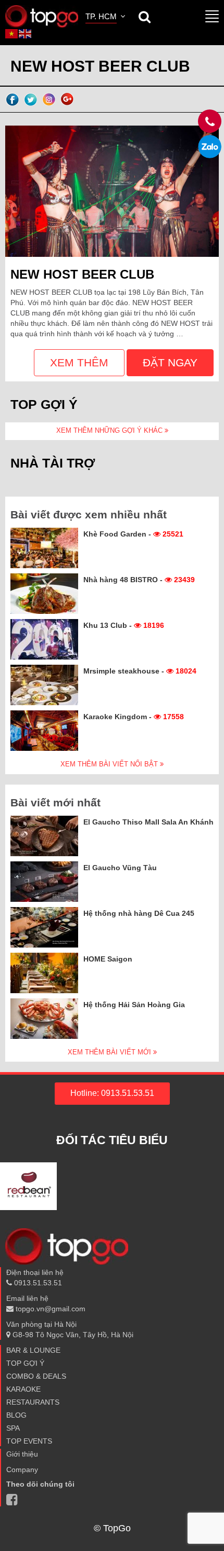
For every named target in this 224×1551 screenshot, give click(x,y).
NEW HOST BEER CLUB (82, 274)
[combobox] (106, 17)
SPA (13, 1428)
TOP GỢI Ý (25, 1363)
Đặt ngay (170, 362)
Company (22, 1469)
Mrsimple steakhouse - (139, 671)
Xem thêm (79, 362)
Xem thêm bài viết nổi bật (110, 764)
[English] (25, 33)
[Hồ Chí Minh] (41, 15)
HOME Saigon (107, 959)
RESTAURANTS (32, 1402)
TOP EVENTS (29, 1441)
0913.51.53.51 (37, 1283)
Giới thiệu (22, 1454)
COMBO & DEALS (36, 1376)
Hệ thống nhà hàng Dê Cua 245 (138, 913)
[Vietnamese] (12, 33)
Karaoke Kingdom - (133, 716)
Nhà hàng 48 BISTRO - (139, 579)
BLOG (16, 1415)
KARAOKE (23, 1389)
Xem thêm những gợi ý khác (110, 430)
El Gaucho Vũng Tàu (120, 867)
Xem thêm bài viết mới (110, 1052)
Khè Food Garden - (133, 534)
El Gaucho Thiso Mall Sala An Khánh (148, 822)
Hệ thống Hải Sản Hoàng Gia (134, 1004)
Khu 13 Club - (123, 625)
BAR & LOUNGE (33, 1350)
